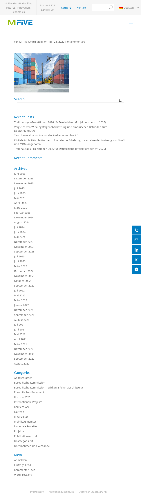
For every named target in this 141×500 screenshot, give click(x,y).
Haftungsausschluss (61, 491)
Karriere (66, 7)
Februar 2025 (22, 212)
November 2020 (24, 354)
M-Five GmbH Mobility (32, 41)
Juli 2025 (19, 188)
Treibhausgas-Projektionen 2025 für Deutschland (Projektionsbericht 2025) (60, 148)
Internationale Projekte (28, 402)
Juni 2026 (20, 173)
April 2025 (20, 203)
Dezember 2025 (23, 178)
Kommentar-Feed (24, 470)
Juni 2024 (20, 232)
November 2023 (24, 246)
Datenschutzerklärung (93, 491)
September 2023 (24, 251)
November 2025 (24, 183)
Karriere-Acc (21, 407)
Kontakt (81, 7)
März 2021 (20, 344)
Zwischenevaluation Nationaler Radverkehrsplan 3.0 (46, 135)
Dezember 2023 (23, 242)
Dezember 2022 (23, 271)
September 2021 (24, 315)
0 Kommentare (76, 41)
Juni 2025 (20, 193)
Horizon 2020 (22, 397)
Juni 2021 (20, 329)
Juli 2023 (19, 256)
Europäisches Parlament (29, 392)
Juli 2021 (19, 324)
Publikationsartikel (25, 436)
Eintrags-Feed (22, 465)
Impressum (37, 491)
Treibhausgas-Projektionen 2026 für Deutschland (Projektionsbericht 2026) (60, 122)
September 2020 (24, 358)
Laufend (19, 412)
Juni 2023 (20, 261)
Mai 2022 (19, 295)
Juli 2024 (19, 227)
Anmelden (20, 460)
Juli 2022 (19, 290)
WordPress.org (23, 474)
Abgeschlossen (23, 378)
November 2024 (24, 217)
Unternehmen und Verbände (32, 446)
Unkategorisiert (23, 441)
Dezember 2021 (23, 310)
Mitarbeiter (21, 416)
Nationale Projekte (25, 426)
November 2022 (24, 276)
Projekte (19, 431)
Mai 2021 (19, 334)
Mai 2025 (19, 198)
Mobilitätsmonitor (25, 421)
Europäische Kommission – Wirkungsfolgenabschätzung (48, 387)
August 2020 (21, 363)
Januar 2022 (21, 305)
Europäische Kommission (29, 382)
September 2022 (24, 285)
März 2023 (20, 266)
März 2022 (20, 300)
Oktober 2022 (22, 280)
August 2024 (21, 222)
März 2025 (20, 207)
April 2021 (20, 339)
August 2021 (21, 319)
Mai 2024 (19, 237)
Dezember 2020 (23, 349)
